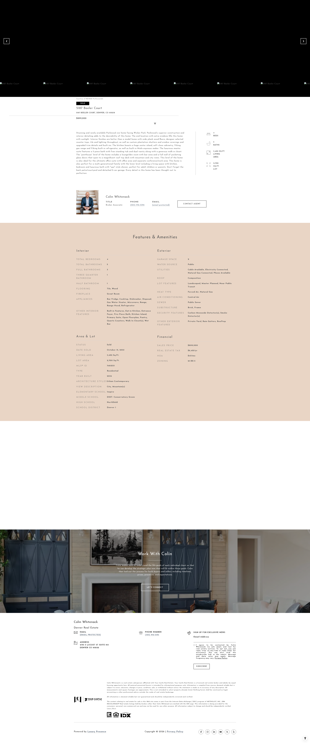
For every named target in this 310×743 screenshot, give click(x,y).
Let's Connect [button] (155, 587)
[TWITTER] (227, 731)
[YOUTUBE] (220, 731)
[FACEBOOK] (201, 731)
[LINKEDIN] (214, 731)
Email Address (201, 637)
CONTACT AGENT (192, 204)
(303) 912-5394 (137, 205)
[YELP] (233, 731)
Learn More (111, 708)
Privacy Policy (221, 658)
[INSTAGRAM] (207, 731)
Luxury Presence (96, 732)
